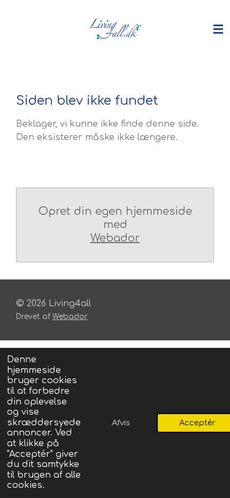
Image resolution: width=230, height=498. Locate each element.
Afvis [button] (121, 422)
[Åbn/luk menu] (218, 29)
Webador (115, 238)
